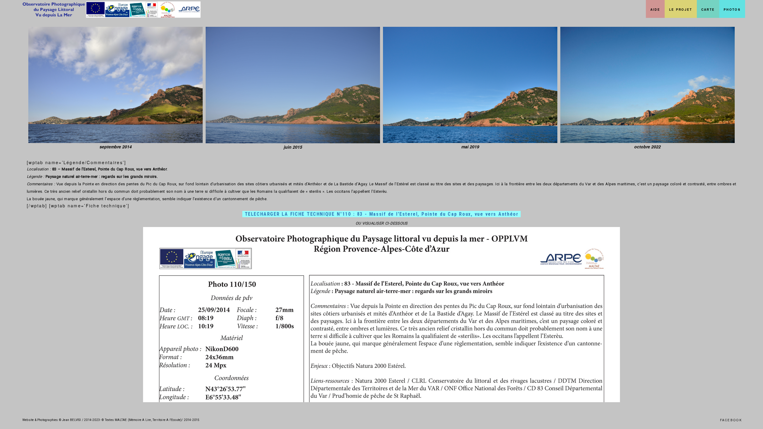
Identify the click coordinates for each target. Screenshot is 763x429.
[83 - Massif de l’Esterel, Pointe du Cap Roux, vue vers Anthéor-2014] (115, 85)
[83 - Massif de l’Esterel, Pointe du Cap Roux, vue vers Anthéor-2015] (293, 85)
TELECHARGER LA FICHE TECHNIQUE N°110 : (382, 214)
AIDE (655, 9)
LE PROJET (680, 9)
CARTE (708, 9)
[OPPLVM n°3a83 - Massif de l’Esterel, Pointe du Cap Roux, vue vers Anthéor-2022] (647, 85)
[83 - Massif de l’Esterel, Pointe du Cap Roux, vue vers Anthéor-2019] (470, 85)
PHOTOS (732, 9)
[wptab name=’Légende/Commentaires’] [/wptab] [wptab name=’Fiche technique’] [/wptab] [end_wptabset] (381, 273)
